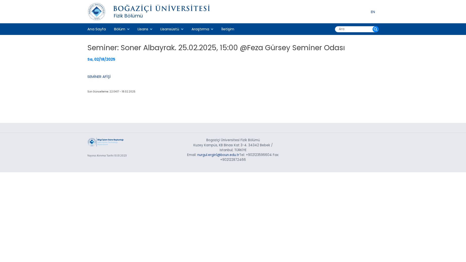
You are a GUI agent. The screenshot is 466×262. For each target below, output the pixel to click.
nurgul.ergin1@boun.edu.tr (218, 155)
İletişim (227, 29)
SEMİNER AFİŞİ (99, 76)
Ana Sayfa (96, 29)
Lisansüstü (169, 29)
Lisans (143, 29)
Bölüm (119, 29)
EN (373, 11)
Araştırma (200, 29)
